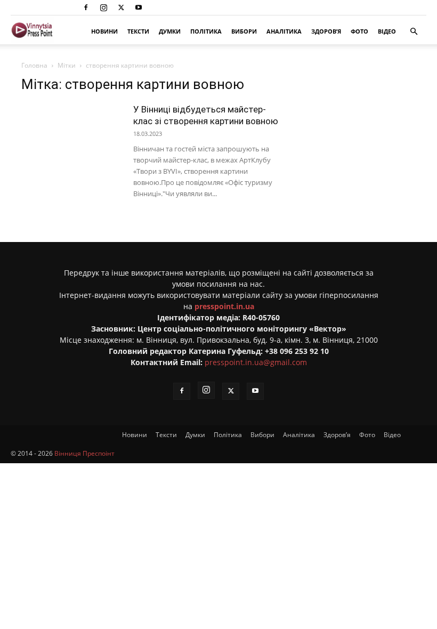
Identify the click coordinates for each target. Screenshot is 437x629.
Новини (104, 31)
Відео (387, 31)
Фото (359, 31)
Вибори (244, 31)
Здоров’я (326, 31)
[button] (413, 32)
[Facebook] (86, 7)
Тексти (138, 31)
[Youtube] (139, 7)
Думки (170, 31)
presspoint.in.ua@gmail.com (256, 362)
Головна (34, 65)
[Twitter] (121, 7)
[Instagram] (103, 7)
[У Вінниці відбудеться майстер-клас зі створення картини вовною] (72, 138)
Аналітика (284, 31)
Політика (206, 31)
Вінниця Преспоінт (84, 453)
